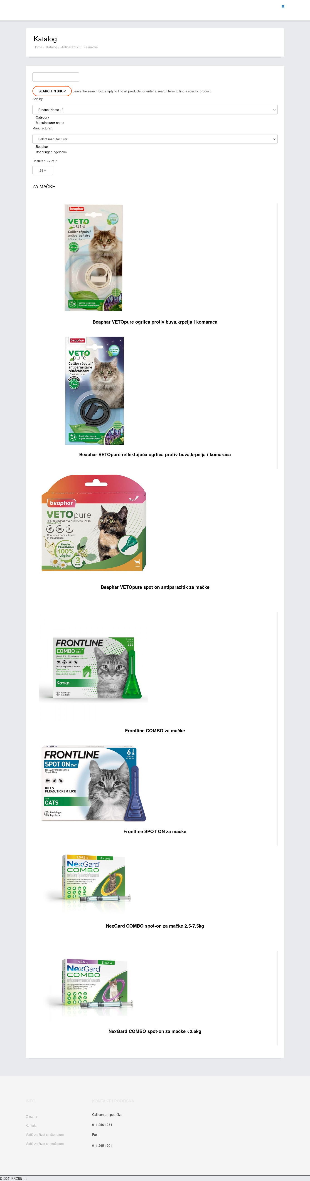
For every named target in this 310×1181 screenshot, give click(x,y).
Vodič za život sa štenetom (45, 1134)
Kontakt (31, 1125)
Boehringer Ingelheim (51, 152)
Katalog (51, 47)
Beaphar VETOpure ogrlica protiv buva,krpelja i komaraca (155, 321)
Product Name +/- (51, 109)
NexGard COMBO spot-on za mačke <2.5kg (154, 1031)
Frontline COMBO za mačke (155, 730)
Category (42, 117)
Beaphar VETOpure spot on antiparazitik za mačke (155, 587)
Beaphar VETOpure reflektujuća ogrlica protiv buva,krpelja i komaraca (155, 454)
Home (38, 47)
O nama (31, 1116)
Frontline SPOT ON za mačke (154, 831)
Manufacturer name (50, 122)
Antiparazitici (70, 47)
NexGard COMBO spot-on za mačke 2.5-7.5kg (155, 925)
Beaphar (42, 146)
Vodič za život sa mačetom (45, 1143)
